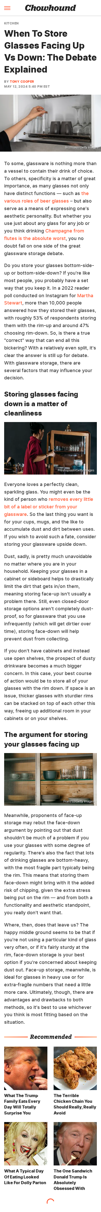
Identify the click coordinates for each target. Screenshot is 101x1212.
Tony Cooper (22, 81)
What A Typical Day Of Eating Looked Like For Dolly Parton (25, 1176)
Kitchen (11, 23)
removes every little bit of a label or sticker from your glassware (48, 506)
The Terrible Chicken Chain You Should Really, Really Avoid (75, 1104)
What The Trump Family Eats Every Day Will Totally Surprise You (22, 1104)
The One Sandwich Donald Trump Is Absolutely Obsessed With (73, 1179)
